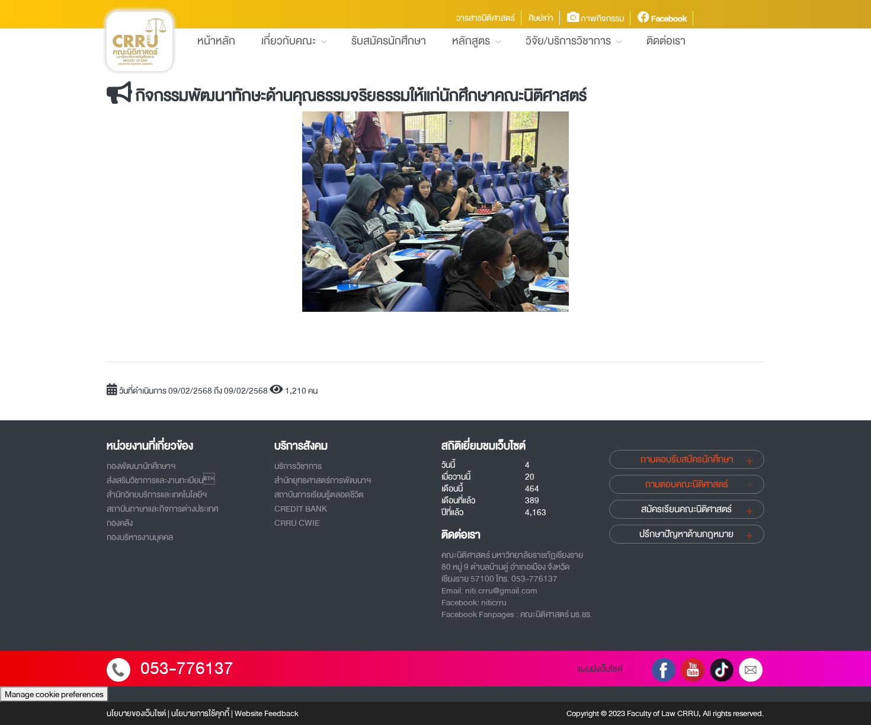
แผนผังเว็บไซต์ (600, 669)
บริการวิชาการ (298, 466)
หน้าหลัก (216, 40)
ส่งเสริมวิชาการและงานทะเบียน (161, 480)
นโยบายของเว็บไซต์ (136, 713)
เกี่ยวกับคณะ (288, 40)
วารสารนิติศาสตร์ (485, 18)
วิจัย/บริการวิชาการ (568, 40)
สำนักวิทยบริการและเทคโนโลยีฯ (157, 494)
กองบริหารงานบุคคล (140, 537)
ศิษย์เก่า (541, 18)
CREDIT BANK (300, 509)
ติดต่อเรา (666, 40)
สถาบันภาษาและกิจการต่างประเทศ (162, 509)
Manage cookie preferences (54, 694)
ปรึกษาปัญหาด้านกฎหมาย (686, 534)
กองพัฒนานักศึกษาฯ (141, 466)
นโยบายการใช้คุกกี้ (200, 713)
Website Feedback (267, 713)
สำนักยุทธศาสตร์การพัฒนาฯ (322, 480)
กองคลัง (120, 523)
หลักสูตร (471, 40)
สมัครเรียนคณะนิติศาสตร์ (686, 509)
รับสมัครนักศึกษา (388, 40)
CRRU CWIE (296, 523)
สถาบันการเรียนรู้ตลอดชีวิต (319, 494)
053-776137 (186, 668)
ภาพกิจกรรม (601, 18)
